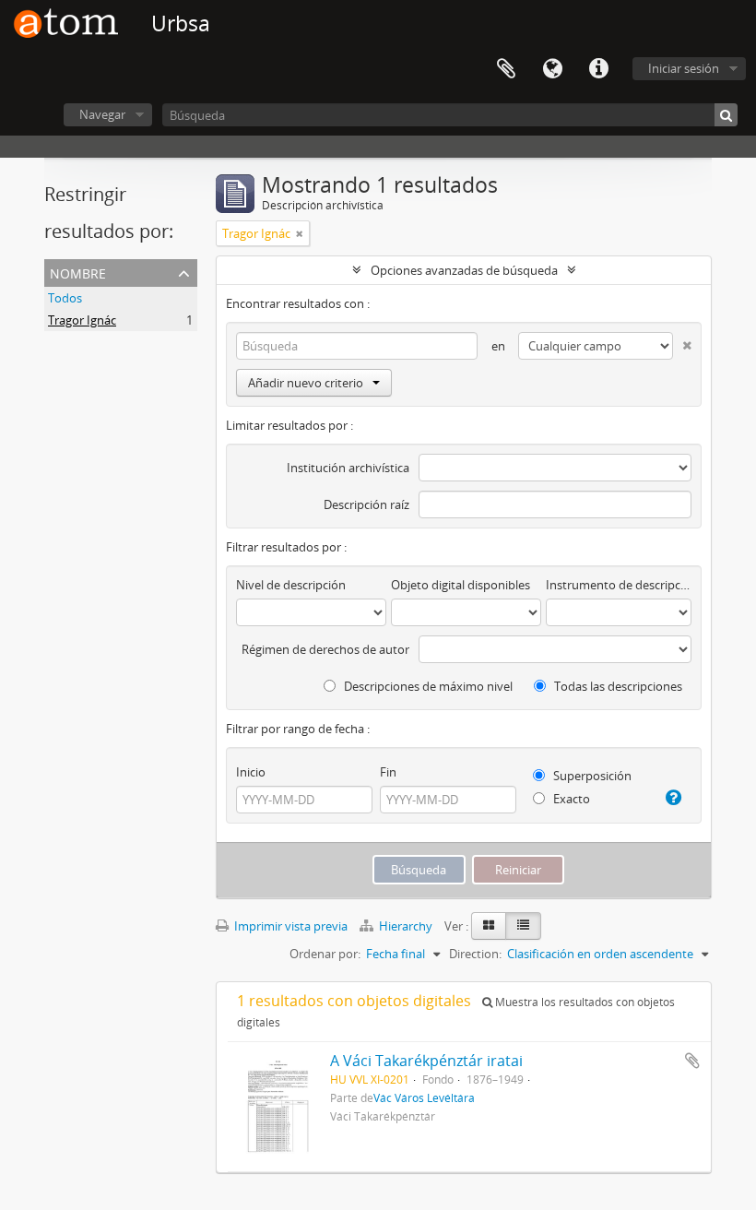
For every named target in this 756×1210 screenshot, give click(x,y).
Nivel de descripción (291, 584)
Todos (65, 298)
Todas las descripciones (616, 686)
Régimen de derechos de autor (325, 649)
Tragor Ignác (82, 320)
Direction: (475, 953)
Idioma (552, 69)
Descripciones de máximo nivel (427, 686)
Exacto (570, 798)
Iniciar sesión (683, 68)
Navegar (102, 114)
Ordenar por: (324, 953)
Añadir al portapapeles (692, 1060)
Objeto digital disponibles (460, 584)
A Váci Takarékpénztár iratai (426, 1060)
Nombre (78, 271)
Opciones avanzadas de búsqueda (464, 270)
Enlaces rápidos (598, 69)
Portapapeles (506, 69)
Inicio (251, 772)
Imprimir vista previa (289, 926)
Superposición (591, 775)
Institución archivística (348, 467)
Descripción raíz (366, 504)
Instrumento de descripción (618, 584)
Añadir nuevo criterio (305, 382)
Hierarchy (405, 926)
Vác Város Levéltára (424, 1097)
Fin (388, 772)
